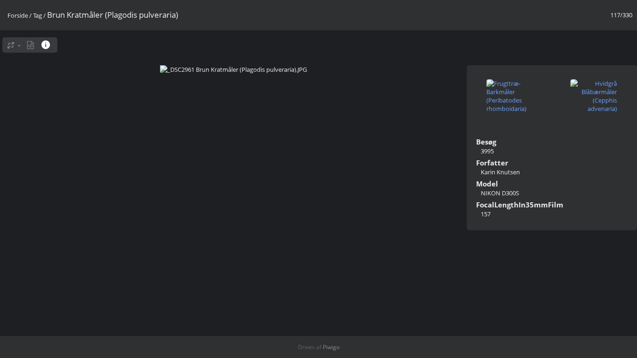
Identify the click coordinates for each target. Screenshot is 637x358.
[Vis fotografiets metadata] (30, 45)
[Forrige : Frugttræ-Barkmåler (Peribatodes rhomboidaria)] (509, 97)
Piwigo (331, 347)
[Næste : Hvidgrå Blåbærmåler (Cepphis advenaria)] (593, 97)
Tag (37, 15)
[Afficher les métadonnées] (47, 45)
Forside (17, 15)
